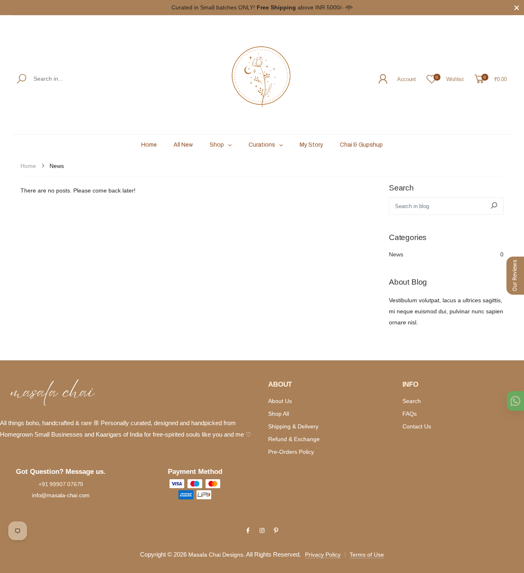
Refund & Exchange (294, 439)
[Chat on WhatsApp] (515, 401)
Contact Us (416, 426)
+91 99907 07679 (60, 484)
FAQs (409, 413)
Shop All (278, 413)
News (446, 254)
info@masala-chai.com (61, 495)
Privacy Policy (323, 554)
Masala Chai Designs (215, 554)
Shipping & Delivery (293, 426)
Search (411, 401)
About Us (280, 401)
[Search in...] (23, 78)
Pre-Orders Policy (291, 451)
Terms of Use (367, 554)
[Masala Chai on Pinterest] (276, 530)
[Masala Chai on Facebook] (248, 530)
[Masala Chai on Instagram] (262, 530)
